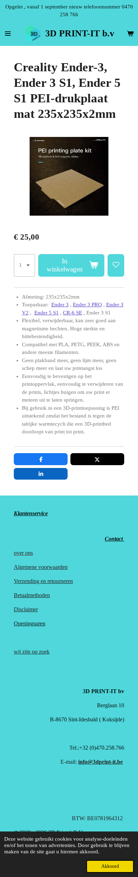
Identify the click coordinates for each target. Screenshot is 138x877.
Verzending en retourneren (43, 581)
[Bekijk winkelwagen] (130, 33)
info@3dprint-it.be (100, 762)
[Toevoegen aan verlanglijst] (116, 265)
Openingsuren (29, 623)
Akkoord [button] (110, 866)
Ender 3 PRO (87, 304)
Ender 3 (60, 304)
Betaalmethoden (32, 595)
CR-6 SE (72, 313)
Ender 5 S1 (46, 313)
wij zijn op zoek (32, 652)
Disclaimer (26, 609)
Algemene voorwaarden (41, 567)
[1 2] (24, 265)
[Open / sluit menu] (8, 33)
